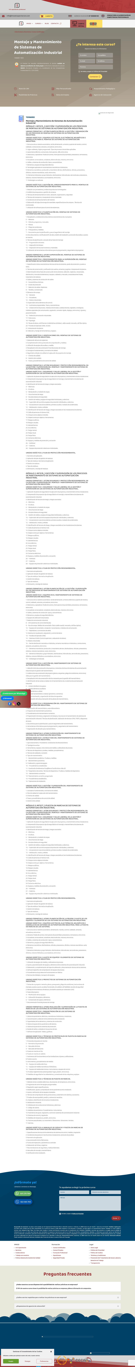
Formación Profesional (60, 1253)
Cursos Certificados (38, 32)
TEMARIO (30, 117)
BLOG (47, 23)
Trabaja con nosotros (22, 1255)
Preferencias (44, 1361)
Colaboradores (20, 1253)
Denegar (27, 1361)
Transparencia (95, 1263)
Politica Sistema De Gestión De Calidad (28, 1258)
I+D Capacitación (21, 1247)
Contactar (94, 76)
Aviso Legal (94, 1247)
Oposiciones (57, 1255)
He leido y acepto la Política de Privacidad (94, 71)
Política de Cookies (97, 1253)
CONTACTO (55, 23)
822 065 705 (25, 1201)
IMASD (28, 23)
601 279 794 (25, 1193)
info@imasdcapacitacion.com (18, 16)
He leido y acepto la (73, 1213)
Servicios (18, 1250)
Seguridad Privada (59, 1258)
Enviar (115, 1218)
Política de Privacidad (78, 1213)
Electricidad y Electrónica (23, 32)
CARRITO (48, 16)
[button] (51, 1352)
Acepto (10, 1361)
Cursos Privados (58, 1250)
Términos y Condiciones (98, 1255)
